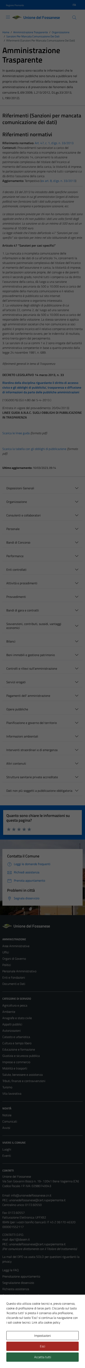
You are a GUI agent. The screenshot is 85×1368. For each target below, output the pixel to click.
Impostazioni (42, 1335)
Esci (42, 1346)
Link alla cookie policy (46, 1322)
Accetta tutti (42, 1357)
